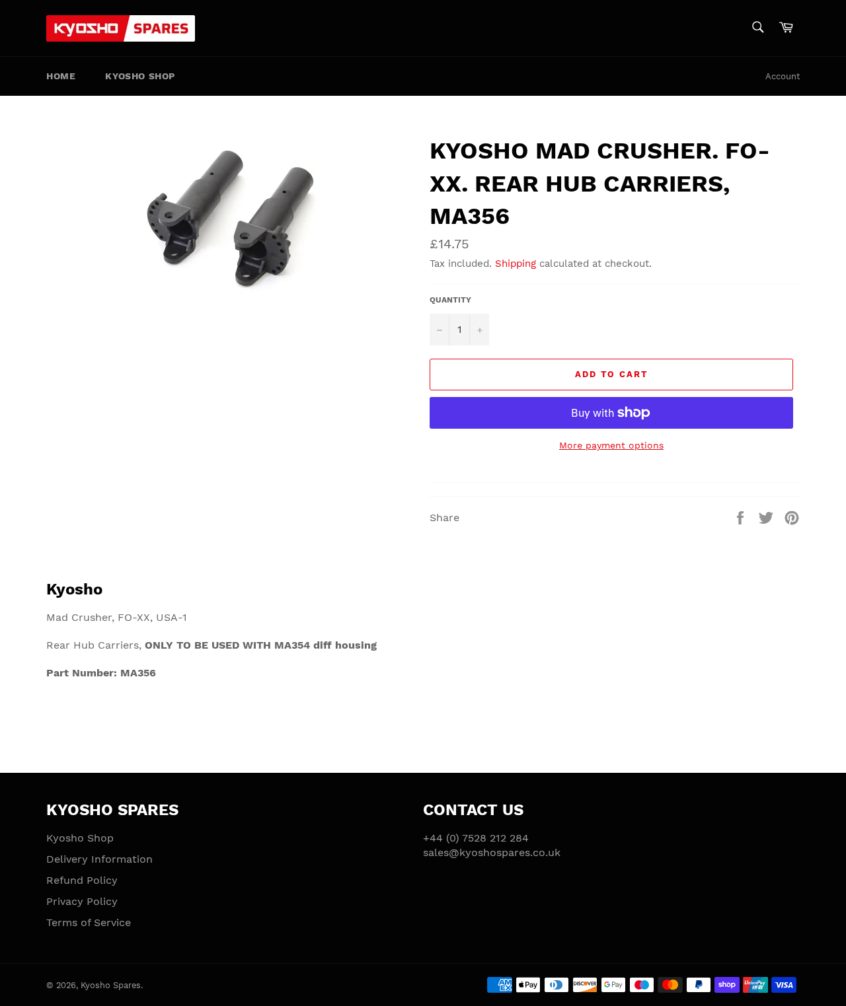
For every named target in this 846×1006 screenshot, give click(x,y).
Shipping (515, 263)
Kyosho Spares (111, 985)
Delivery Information (99, 859)
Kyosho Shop (140, 76)
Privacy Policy (82, 901)
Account (782, 76)
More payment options (611, 445)
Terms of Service (88, 922)
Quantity (450, 300)
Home (60, 76)
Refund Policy (82, 880)
